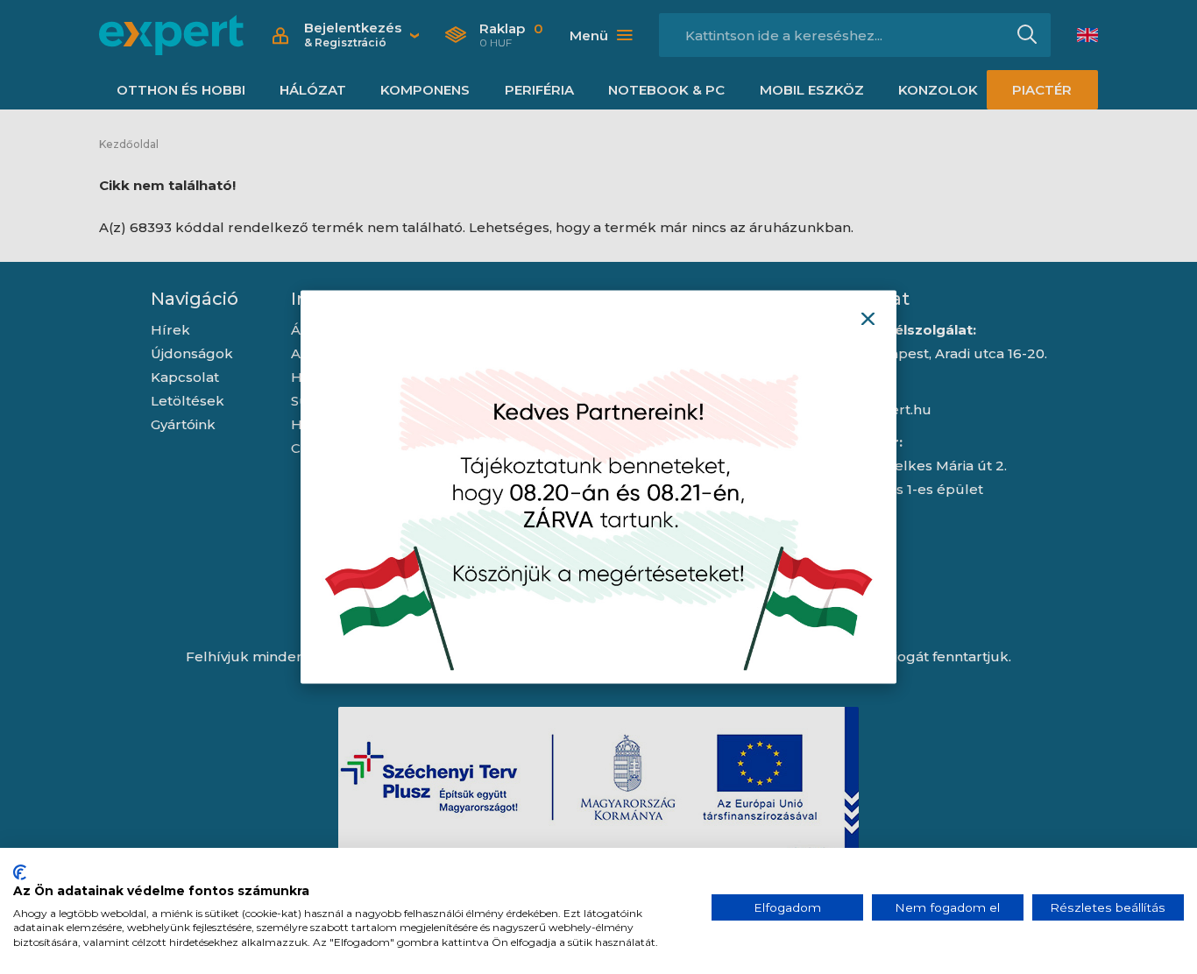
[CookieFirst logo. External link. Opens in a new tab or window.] (19, 872)
